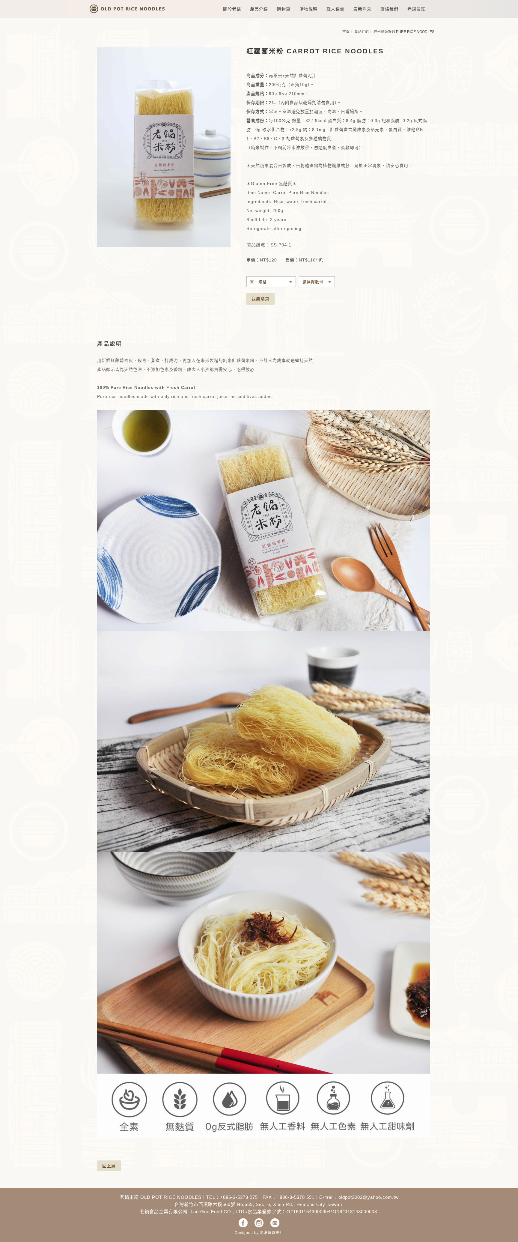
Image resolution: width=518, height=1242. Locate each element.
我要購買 (260, 298)
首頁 (346, 32)
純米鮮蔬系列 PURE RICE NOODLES (404, 32)
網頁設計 (275, 1233)
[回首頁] (127, 7)
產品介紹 (361, 32)
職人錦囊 (335, 9)
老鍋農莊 (416, 9)
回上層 (109, 1165)
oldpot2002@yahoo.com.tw (368, 1197)
